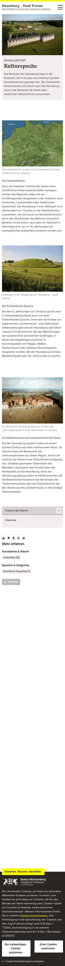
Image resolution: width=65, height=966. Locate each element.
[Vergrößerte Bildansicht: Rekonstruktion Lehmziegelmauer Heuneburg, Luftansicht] (32, 34)
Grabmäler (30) (11, 557)
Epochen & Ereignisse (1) (16, 571)
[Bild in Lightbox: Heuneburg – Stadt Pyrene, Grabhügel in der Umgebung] (32, 268)
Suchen (13, 581)
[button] (32, 511)
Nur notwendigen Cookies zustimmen (15, 948)
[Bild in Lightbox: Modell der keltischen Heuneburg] (32, 400)
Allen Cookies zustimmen (48, 946)
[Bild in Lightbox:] (32, 143)
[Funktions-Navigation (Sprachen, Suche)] (60, 7)
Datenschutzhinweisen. (34, 915)
